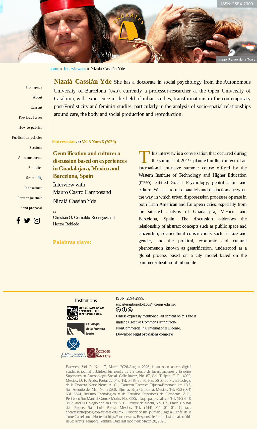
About (37, 97)
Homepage (34, 87)
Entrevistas (64, 141)
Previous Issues (30, 117)
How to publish (30, 127)
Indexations (33, 188)
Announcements (30, 158)
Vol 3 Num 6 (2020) (99, 141)
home (54, 68)
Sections (35, 148)
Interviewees (75, 68)
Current (36, 107)
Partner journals (30, 198)
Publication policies (27, 137)
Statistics (35, 168)
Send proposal (31, 208)
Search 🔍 (34, 178)
